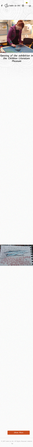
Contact (16, 11)
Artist (16, 15)
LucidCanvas (18, 443)
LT (27, 6)
